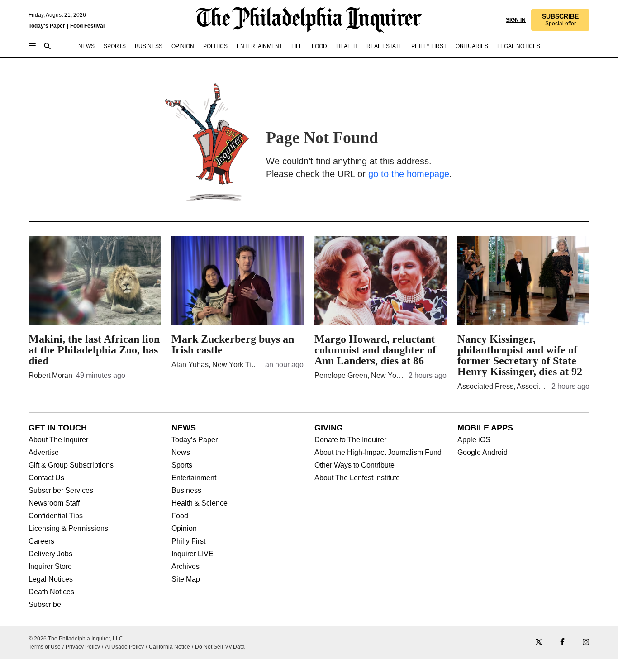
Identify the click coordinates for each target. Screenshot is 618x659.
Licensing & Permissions (68, 528)
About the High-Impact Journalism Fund (378, 452)
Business (186, 490)
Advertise (44, 452)
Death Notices (51, 592)
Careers (41, 541)
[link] (560, 20)
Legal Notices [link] (518, 46)
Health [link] (346, 46)
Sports (181, 465)
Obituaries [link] (472, 46)
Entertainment (193, 478)
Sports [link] (115, 46)
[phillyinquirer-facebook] (562, 642)
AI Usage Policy (124, 647)
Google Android (482, 452)
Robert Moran (50, 375)
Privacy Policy (83, 647)
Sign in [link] (516, 20)
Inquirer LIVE (192, 554)
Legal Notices (51, 579)
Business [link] (148, 46)
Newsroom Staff (54, 503)
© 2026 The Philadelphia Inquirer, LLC (76, 638)
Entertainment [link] (259, 46)
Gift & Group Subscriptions (71, 465)
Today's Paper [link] (47, 26)
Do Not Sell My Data (220, 647)
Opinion (184, 528)
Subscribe (45, 604)
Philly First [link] (429, 46)
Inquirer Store (50, 566)
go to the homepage (408, 174)
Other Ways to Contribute (354, 465)
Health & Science (199, 503)
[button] (560, 20)
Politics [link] (215, 46)
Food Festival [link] (87, 26)
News (180, 452)
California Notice (169, 647)
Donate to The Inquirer (350, 440)
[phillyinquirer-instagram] (585, 642)
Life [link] (297, 46)
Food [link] (319, 46)
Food (179, 516)
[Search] (47, 47)
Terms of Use (45, 647)
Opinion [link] (182, 46)
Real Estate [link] (384, 46)
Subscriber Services (61, 490)
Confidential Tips (56, 516)
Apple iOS (473, 440)
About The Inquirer (58, 440)
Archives (185, 566)
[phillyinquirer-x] (538, 642)
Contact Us (46, 478)
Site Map (185, 579)
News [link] (86, 46)
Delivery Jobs (50, 554)
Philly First (188, 541)
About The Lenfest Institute (357, 478)
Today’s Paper (194, 440)
